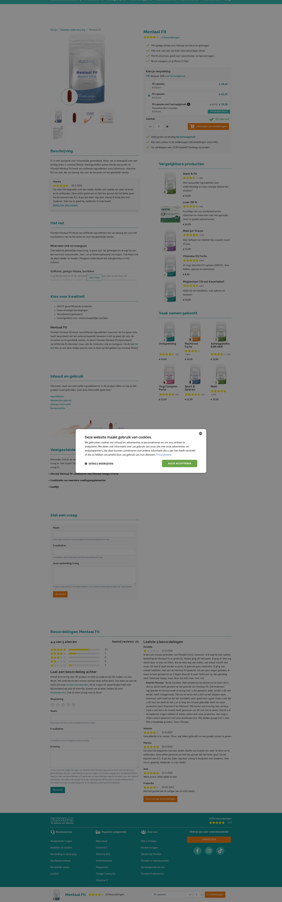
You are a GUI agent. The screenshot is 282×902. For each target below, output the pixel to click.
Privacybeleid (163, 454)
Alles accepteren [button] (179, 463)
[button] (99, 463)
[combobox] (200, 433)
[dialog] (141, 451)
